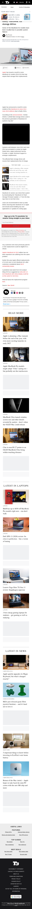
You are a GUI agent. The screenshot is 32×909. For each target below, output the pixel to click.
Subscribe (21, 2)
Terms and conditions (16, 876)
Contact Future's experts (16, 871)
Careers (16, 886)
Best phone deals (8, 851)
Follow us (19, 67)
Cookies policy (16, 881)
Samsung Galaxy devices (23, 832)
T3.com (10, 35)
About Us (16, 874)
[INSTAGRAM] (17, 293)
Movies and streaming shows (8, 835)
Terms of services (20, 230)
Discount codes (23, 854)
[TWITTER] (15, 293)
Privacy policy (16, 878)
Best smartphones (10, 844)
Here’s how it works (15, 41)
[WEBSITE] (20, 293)
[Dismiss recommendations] (30, 12)
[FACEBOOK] (12, 293)
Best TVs (22, 841)
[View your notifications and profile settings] (14, 2)
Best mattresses (22, 844)
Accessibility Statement (16, 869)
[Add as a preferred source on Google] (16, 896)
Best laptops (10, 841)
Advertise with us (16, 883)
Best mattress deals (23, 851)
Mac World (11, 285)
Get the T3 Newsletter (24, 7)
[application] (16, 133)
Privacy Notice (21, 231)
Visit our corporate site (19, 903)
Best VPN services (23, 835)
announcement (17, 115)
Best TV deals (8, 854)
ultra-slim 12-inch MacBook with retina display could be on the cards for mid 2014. (15, 274)
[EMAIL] (22, 293)
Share (6, 67)
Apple (4, 72)
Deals (12, 7)
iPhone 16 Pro (8, 832)
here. (4, 281)
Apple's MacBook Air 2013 (10, 252)
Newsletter (26, 67)
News (22, 36)
